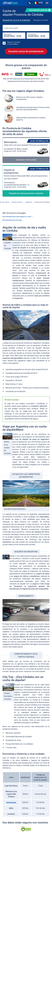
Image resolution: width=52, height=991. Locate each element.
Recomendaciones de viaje (12, 220)
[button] (29, 3)
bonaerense (11, 802)
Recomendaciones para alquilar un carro (17, 216)
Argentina (16, 245)
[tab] (16, 19)
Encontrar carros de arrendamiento (26, 51)
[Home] (10, 3)
